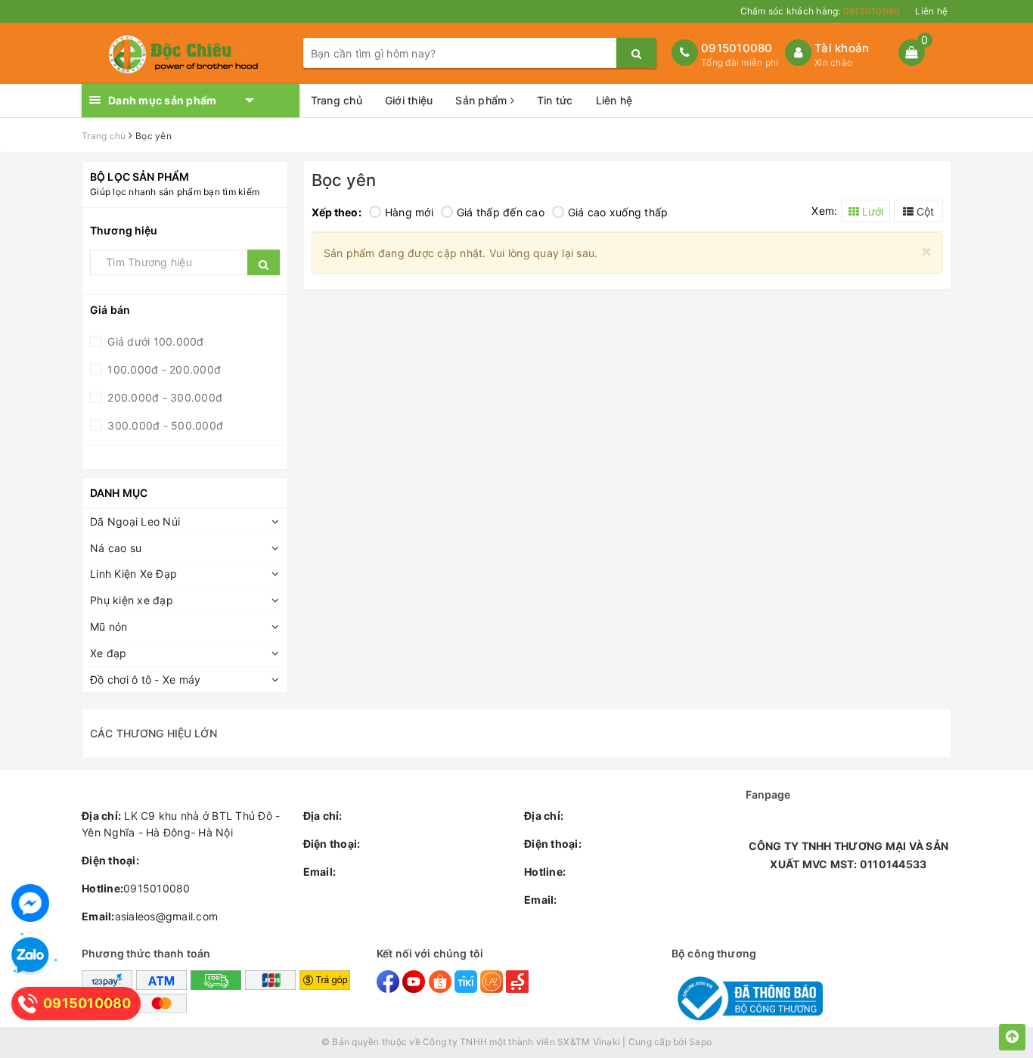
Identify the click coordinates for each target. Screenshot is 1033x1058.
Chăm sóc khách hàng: (820, 11)
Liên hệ (931, 11)
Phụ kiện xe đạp (131, 600)
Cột (924, 211)
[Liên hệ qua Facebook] (30, 903)
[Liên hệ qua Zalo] (30, 956)
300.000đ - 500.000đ (163, 425)
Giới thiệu (409, 100)
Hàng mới (409, 212)
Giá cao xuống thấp (618, 212)
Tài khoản (841, 48)
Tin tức (555, 100)
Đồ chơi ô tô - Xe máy (145, 679)
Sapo (700, 1041)
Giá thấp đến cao (500, 212)
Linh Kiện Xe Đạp (133, 573)
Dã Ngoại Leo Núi (135, 521)
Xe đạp (108, 653)
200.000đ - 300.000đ (163, 397)
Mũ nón (109, 626)
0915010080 (737, 48)
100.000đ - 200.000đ (162, 369)
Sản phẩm (482, 100)
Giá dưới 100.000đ (154, 341)
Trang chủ (336, 100)
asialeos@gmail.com (150, 916)
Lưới (871, 211)
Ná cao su (115, 547)
